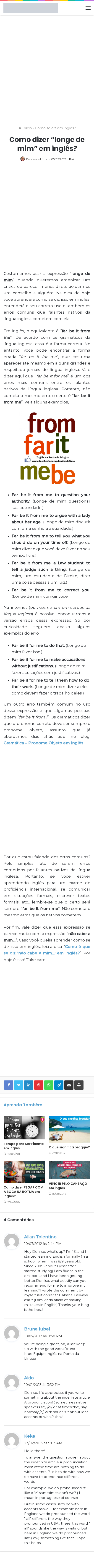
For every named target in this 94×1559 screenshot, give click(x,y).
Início (27, 128)
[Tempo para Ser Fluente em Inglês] (24, 1128)
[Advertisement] (47, 67)
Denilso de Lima (36, 159)
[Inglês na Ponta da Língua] (30, 8)
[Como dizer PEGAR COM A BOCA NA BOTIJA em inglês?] (24, 1172)
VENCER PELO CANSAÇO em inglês (68, 1185)
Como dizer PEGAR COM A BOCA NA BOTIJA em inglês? (23, 1191)
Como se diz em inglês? (55, 128)
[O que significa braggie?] (69, 1129)
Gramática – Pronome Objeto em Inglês (43, 743)
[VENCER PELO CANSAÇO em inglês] (69, 1170)
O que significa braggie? (69, 1147)
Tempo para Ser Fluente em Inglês (24, 1145)
